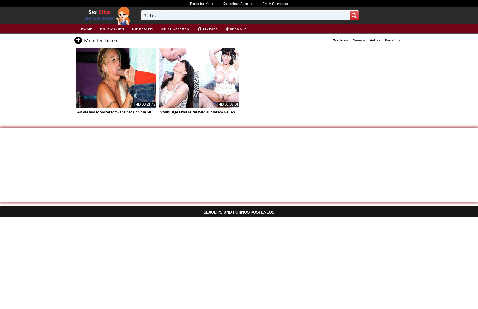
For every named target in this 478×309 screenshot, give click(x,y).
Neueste (359, 40)
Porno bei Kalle (201, 3)
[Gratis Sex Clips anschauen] (106, 15)
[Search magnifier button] (354, 15)
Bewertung (393, 40)
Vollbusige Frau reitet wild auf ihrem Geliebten (200, 112)
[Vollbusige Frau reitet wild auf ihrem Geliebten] (199, 78)
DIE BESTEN (142, 29)
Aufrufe (375, 40)
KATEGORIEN (112, 29)
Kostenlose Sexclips (238, 3)
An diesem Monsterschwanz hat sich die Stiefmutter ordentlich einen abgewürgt (146, 112)
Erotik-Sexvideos (275, 3)
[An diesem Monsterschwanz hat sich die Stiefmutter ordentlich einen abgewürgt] (116, 78)
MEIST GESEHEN (175, 29)
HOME (86, 29)
